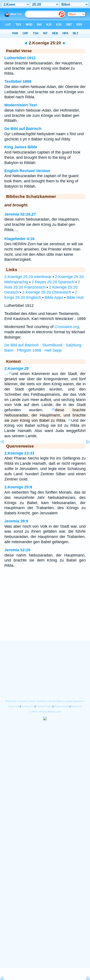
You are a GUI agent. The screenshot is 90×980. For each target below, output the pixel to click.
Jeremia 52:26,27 (20, 214)
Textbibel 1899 (17, 81)
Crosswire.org (67, 327)
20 (53, 409)
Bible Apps (54, 297)
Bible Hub (75, 297)
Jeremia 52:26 (17, 550)
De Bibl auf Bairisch (23, 128)
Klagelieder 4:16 (19, 239)
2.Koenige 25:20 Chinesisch (46, 292)
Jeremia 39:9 (16, 521)
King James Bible (20, 147)
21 (69, 419)
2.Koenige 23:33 (19, 453)
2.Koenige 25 (16, 368)
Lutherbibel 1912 (20, 58)
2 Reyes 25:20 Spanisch (53, 282)
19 (10, 373)
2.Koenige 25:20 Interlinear (28, 277)
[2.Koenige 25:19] (5, 451)
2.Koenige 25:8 (18, 487)
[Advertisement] (45, 613)
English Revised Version (27, 171)
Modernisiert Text (20, 105)
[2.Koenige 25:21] (84, 451)
